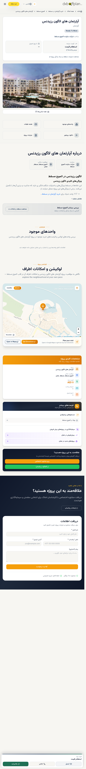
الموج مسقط (41, 11)
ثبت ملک (14, 4)
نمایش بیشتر (77, 199)
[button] (43, 307)
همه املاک (70, 11)
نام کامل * (74, 530)
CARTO (77, 336)
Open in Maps (11, 342)
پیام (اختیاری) (73, 549)
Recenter (9, 335)
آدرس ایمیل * (37, 540)
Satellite (9, 288)
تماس (41, 764)
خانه (78, 11)
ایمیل (67, 764)
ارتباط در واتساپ (70, 508)
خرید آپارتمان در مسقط (55, 11)
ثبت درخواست (41, 567)
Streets (17, 288)
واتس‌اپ (14, 764)
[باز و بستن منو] (5, 4)
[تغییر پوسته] (35, 4)
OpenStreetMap (68, 336)
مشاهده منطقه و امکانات (18, 209)
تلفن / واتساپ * (73, 540)
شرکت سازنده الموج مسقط (64, 36)
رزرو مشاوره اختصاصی (42, 461)
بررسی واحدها (72, 50)
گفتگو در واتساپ (41, 467)
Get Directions (28, 342)
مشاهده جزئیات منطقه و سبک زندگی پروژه (65, 57)
